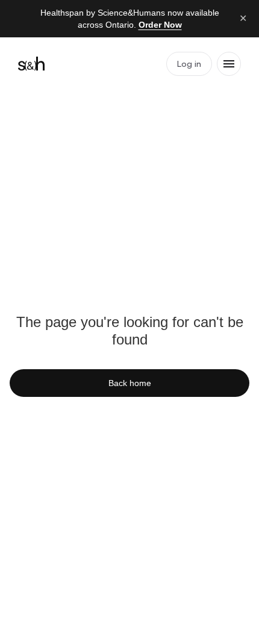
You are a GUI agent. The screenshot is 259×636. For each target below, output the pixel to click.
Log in (189, 63)
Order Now (160, 25)
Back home (129, 383)
